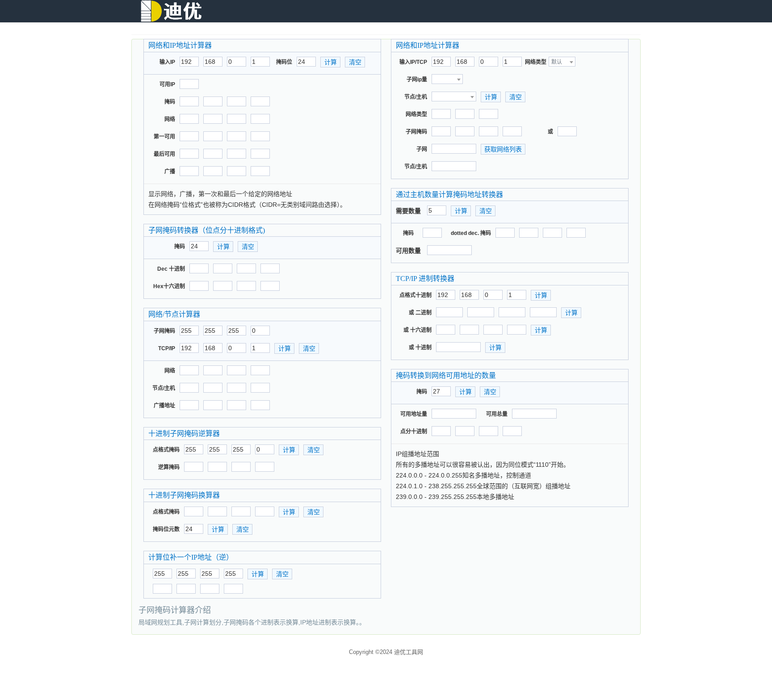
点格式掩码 (166, 450)
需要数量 (408, 210)
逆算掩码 (169, 467)
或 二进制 (420, 313)
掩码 (169, 102)
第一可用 (164, 137)
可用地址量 (413, 414)
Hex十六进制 (169, 286)
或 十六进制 (417, 330)
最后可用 (164, 154)
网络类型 (535, 62)
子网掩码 (164, 331)
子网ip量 (417, 79)
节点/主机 (163, 388)
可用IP (167, 84)
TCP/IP (166, 348)
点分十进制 (413, 431)
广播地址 (164, 405)
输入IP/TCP (413, 62)
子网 (421, 149)
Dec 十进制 (171, 269)
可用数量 (408, 250)
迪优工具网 (408, 652)
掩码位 (284, 62)
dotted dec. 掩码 (471, 233)
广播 (169, 171)
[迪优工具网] (171, 11)
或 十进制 (420, 347)
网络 (169, 119)
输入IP (167, 62)
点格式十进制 (415, 295)
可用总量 (497, 414)
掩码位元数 (166, 529)
